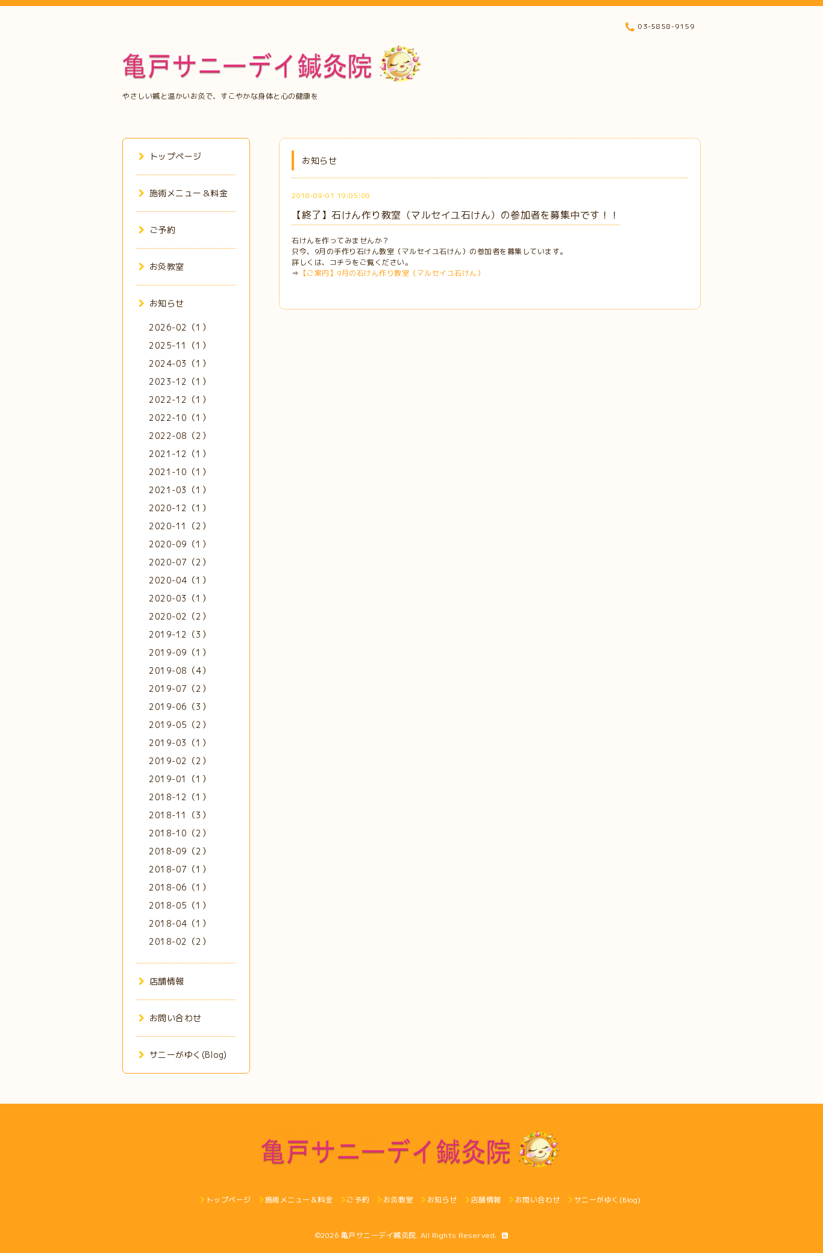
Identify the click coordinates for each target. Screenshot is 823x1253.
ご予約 (162, 229)
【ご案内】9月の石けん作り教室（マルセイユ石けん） (392, 273)
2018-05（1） (179, 905)
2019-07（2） (179, 688)
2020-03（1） (179, 598)
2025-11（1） (179, 345)
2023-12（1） (179, 381)
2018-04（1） (179, 923)
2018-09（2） (179, 851)
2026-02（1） (179, 327)
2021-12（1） (179, 453)
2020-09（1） (179, 544)
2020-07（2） (179, 562)
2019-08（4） (179, 670)
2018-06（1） (179, 887)
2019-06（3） (179, 706)
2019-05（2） (179, 724)
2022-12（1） (179, 399)
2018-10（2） (179, 833)
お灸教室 (166, 266)
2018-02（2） (179, 941)
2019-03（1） (179, 742)
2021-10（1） (179, 471)
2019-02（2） (179, 760)
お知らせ (166, 303)
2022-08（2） (179, 435)
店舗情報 (166, 981)
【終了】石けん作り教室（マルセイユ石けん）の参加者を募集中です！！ (456, 215)
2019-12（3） (179, 634)
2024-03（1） (179, 363)
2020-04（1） (179, 580)
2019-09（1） (179, 652)
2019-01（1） (179, 779)
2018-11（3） (179, 815)
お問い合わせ (175, 1018)
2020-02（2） (179, 616)
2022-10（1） (179, 417)
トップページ (175, 156)
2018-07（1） (179, 869)
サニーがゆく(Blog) (188, 1054)
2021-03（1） (179, 490)
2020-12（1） (179, 508)
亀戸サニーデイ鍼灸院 (378, 1235)
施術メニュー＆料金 (188, 193)
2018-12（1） (179, 797)
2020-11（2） (179, 526)
